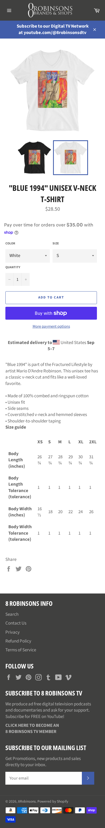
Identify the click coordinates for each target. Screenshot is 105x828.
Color (10, 243)
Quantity (12, 267)
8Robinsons (27, 801)
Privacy (12, 632)
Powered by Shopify (52, 801)
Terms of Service (20, 650)
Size (55, 243)
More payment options (51, 326)
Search (12, 614)
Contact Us (15, 623)
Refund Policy (18, 641)
